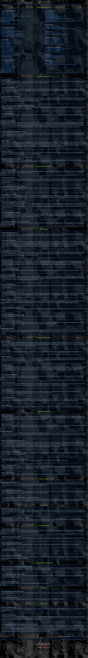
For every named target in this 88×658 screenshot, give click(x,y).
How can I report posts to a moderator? (10, 52)
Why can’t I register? (6, 22)
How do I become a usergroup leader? (53, 17)
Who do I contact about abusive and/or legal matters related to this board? (60, 64)
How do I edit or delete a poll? (8, 47)
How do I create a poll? (6, 44)
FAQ (3, 0)
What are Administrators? (50, 12)
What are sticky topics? (7, 69)
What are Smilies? (5, 63)
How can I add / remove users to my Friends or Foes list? (57, 34)
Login (10, 0)
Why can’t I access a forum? (8, 48)
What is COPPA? (5, 21)
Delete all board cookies (69, 639)
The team (62, 639)
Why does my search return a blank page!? (54, 41)
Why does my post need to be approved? (10, 55)
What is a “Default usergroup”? (51, 20)
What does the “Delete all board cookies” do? (11, 24)
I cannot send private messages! (52, 25)
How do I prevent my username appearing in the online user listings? (16, 16)
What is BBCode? (5, 61)
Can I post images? (6, 65)
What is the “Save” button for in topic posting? (11, 54)
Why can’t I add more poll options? (9, 46)
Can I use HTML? (5, 62)
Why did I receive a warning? (8, 51)
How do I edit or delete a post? (8, 42)
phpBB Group (40, 608)
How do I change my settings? (8, 28)
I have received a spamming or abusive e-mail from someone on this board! (60, 28)
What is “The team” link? (50, 21)
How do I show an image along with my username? (12, 33)
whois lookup (13, 627)
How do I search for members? (51, 42)
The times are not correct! (7, 29)
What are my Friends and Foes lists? (52, 33)
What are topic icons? (6, 71)
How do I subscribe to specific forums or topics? (55, 50)
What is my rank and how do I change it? (10, 35)
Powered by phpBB (44, 648)
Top (4, 84)
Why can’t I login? (5, 12)
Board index (5, 4)
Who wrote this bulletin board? (51, 61)
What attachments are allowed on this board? (54, 55)
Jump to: (60, 636)
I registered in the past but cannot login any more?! (12, 20)
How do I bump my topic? (7, 56)
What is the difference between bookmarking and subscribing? (58, 48)
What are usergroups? (49, 14)
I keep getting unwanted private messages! (54, 27)
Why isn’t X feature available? (51, 63)
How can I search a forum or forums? (52, 38)
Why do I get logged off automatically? (9, 14)
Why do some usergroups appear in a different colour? (56, 18)
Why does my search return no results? (53, 40)
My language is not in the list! (8, 32)
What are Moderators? (49, 13)
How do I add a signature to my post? (9, 43)
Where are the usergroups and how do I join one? (55, 16)
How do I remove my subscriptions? (52, 51)
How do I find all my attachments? (52, 57)
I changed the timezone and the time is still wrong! (12, 31)
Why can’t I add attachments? (8, 50)
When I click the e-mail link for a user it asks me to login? (13, 36)
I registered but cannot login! (7, 18)
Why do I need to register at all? (8, 13)
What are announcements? (7, 67)
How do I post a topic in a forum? (8, 40)
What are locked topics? (7, 70)
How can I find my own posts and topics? (53, 44)
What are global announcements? (9, 66)
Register (6, 0)
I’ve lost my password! (6, 17)
